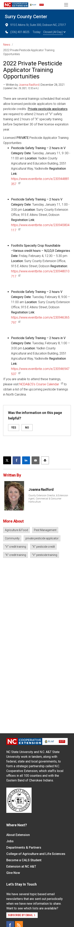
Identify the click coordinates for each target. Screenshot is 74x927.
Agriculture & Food (16, 530)
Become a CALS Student (23, 860)
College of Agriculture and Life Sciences (35, 854)
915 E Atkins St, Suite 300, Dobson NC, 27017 (38, 24)
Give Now (13, 873)
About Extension (18, 835)
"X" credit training (15, 555)
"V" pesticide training (44, 555)
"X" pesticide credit (43, 546)
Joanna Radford (29, 84)
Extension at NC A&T (21, 866)
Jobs (10, 841)
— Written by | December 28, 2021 (34, 84)
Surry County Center (26, 16)
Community (12, 538)
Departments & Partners (23, 847)
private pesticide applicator (42, 538)
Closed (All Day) (53, 32)
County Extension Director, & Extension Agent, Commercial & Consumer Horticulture (48, 498)
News (6, 44)
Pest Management (45, 530)
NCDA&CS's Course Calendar (39, 384)
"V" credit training (15, 546)
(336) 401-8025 (19, 32)
